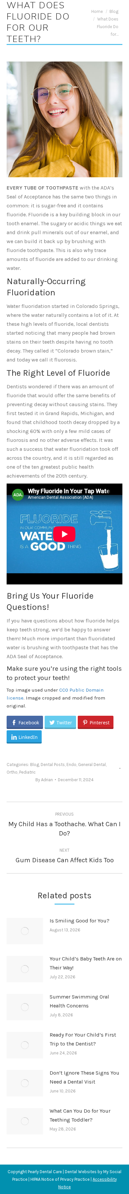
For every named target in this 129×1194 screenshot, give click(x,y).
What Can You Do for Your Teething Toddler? (80, 1115)
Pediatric (27, 772)
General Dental (92, 764)
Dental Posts (53, 764)
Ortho (12, 772)
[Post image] (25, 931)
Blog (34, 764)
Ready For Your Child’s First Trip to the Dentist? (83, 1039)
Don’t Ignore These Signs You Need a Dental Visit (84, 1077)
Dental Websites (81, 1171)
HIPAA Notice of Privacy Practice (60, 1179)
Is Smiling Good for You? (79, 920)
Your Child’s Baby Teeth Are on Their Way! (86, 963)
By (44, 779)
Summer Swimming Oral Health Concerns (79, 1001)
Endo (71, 764)
